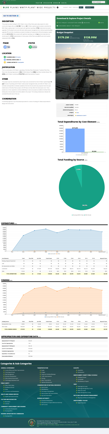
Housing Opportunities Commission (12, 413)
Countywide (15, 62)
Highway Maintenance (46, 382)
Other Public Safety (9, 385)
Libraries (7, 403)
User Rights (45, 424)
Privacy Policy (39, 424)
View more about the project (69, 26)
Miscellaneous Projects (83, 381)
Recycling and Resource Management (86, 395)
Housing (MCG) (8, 411)
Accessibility (51, 424)
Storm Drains (44, 387)
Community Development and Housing (13, 406)
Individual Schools (82, 377)
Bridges (43, 372)
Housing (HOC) (8, 416)
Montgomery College (80, 400)
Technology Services (10, 372)
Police (6, 389)
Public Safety (5, 383)
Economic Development (10, 376)
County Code (74, 424)
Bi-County (13, 57)
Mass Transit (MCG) (46, 380)
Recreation (7, 401)
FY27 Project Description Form (70, 22)
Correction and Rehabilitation (12, 391)
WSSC (78, 112)
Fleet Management (9, 374)
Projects (38, 3)
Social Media (67, 424)
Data (102, 22)
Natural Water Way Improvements (49, 393)
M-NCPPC (76, 368)
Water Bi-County (82, 390)
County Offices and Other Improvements (14, 370)
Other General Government (11, 378)
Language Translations (59, 424)
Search (63, 3)
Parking (43, 378)
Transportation (42, 368)
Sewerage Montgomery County (85, 388)
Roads (42, 370)
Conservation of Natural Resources (49, 385)
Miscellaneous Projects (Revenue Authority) (51, 402)
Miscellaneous (44, 389)
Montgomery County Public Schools (85, 375)
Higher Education (82, 403)
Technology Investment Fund (12, 380)
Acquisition (80, 370)
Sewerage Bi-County (81, 115)
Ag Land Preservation (46, 395)
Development (81, 372)
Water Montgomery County (84, 392)
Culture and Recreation (8, 399)
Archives (87, 22)
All (13, 59)
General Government (8, 368)
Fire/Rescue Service (9, 387)
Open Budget (46, 3)
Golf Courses (44, 404)
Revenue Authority (43, 398)
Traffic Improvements (46, 376)
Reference (56, 3)
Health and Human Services (9, 394)
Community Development (11, 409)
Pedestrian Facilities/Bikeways (48, 374)
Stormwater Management (47, 391)
